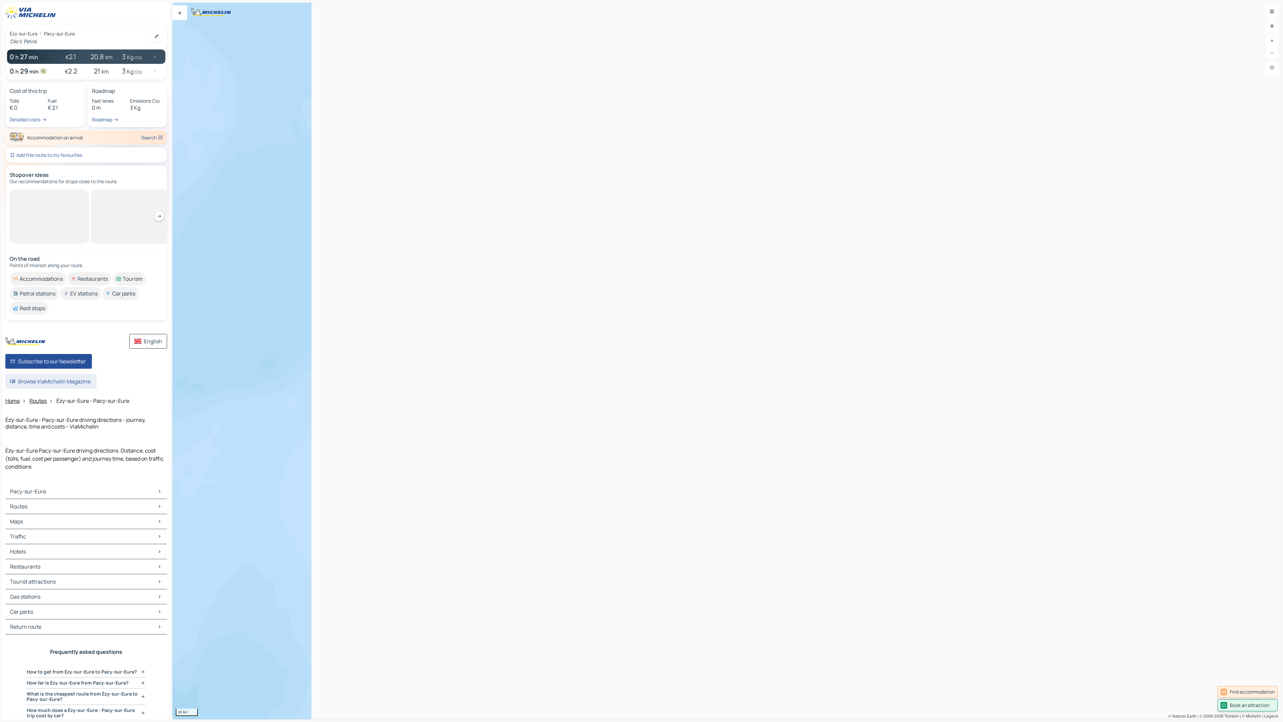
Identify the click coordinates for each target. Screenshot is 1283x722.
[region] (726, 361)
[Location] (1272, 68)
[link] (1248, 692)
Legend (1271, 716)
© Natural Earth (1182, 716)
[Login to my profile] (1272, 11)
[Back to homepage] (32, 12)
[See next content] (159, 216)
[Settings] (1272, 26)
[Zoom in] (1272, 41)
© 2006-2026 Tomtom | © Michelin (1230, 716)
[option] (38, 278)
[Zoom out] (1272, 53)
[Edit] (157, 36)
